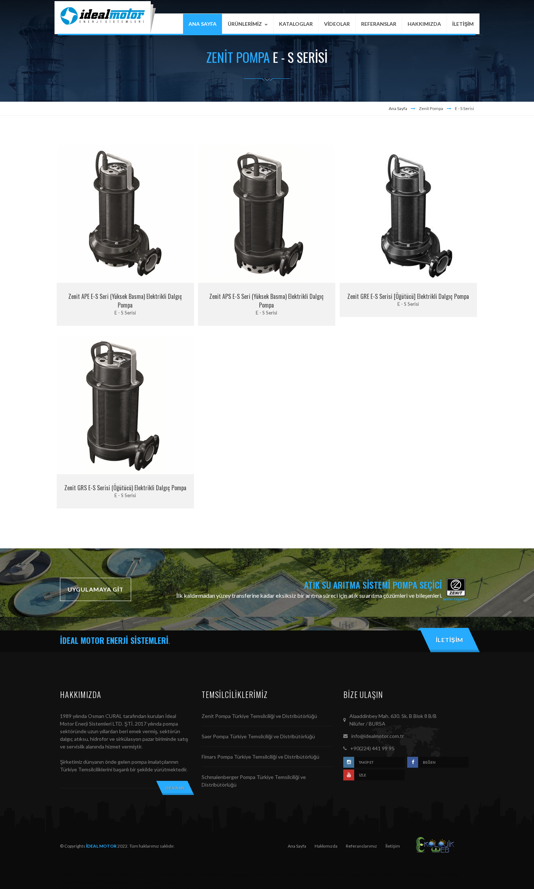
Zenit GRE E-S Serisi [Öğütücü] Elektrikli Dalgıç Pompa (408, 296)
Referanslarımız (361, 846)
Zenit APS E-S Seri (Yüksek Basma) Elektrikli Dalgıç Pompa (266, 300)
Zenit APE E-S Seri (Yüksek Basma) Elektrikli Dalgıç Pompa (125, 300)
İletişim (392, 846)
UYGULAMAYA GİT (96, 589)
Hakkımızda (326, 846)
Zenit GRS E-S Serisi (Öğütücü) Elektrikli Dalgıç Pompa (125, 487)
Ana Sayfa (398, 108)
